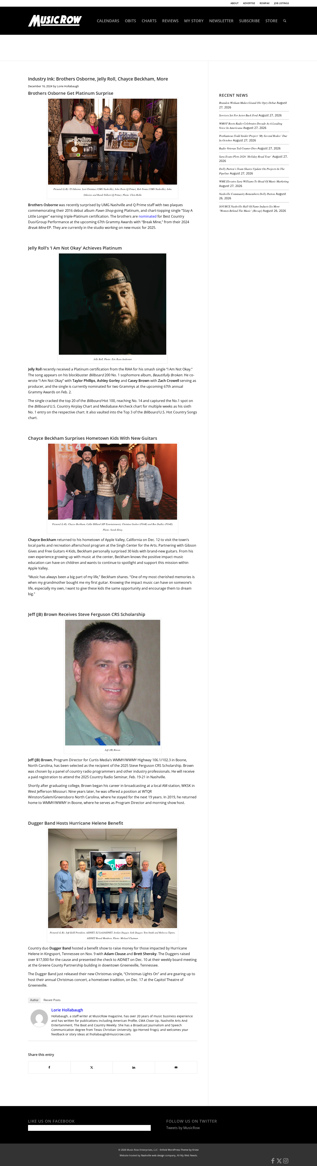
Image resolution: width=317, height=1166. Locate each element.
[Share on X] (92, 1067)
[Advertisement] (251, 246)
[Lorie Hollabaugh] (39, 1025)
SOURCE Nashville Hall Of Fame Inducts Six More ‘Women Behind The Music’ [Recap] (249, 208)
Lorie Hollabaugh (68, 86)
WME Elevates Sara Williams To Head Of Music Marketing (254, 181)
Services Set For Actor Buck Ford (238, 115)
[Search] (284, 21)
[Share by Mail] (176, 1067)
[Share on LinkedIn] (134, 1067)
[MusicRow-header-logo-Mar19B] (55, 21)
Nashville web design (153, 1155)
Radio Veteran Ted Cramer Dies (238, 148)
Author (34, 1000)
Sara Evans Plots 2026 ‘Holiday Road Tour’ (245, 156)
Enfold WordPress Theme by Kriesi (179, 1149)
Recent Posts (52, 1000)
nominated (148, 216)
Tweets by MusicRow (183, 1127)
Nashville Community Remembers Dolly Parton (247, 194)
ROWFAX (265, 3)
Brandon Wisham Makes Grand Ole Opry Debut (247, 103)
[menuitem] (234, 3)
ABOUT (235, 3)
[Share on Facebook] (49, 1067)
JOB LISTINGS (281, 3)
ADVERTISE (249, 3)
